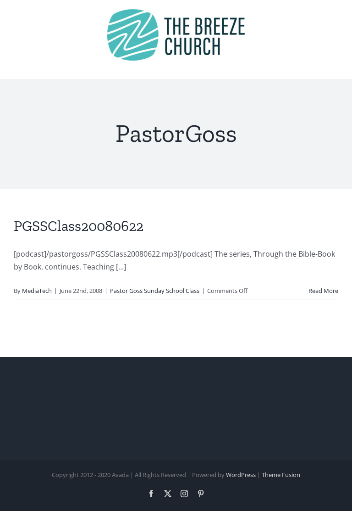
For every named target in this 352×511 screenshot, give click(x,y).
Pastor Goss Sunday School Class (154, 290)
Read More (323, 290)
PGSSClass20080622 (78, 226)
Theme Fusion (281, 475)
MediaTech (37, 290)
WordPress (241, 475)
